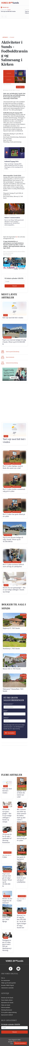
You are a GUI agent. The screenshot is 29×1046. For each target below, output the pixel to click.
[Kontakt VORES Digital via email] (18, 969)
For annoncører (5, 980)
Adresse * (6, 718)
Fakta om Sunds (5, 1005)
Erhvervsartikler (5, 1007)
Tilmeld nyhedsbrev (20, 1043)
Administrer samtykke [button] (7, 988)
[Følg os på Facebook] (11, 969)
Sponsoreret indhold (7, 1015)
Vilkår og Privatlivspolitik (8, 983)
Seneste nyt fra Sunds (7, 997)
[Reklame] (14, 263)
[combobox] (4, 721)
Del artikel (19, 87)
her (17, 237)
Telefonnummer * (8, 704)
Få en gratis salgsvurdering (9, 1012)
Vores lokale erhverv (7, 1000)
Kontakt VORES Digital (7, 985)
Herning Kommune (6, 1010)
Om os (3, 978)
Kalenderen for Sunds (7, 1002)
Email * (6, 711)
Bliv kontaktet (10, 733)
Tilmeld (14, 286)
